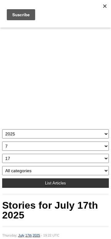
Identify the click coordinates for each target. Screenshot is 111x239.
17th (28, 235)
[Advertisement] (55, 77)
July (21, 235)
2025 (36, 235)
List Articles (55, 183)
